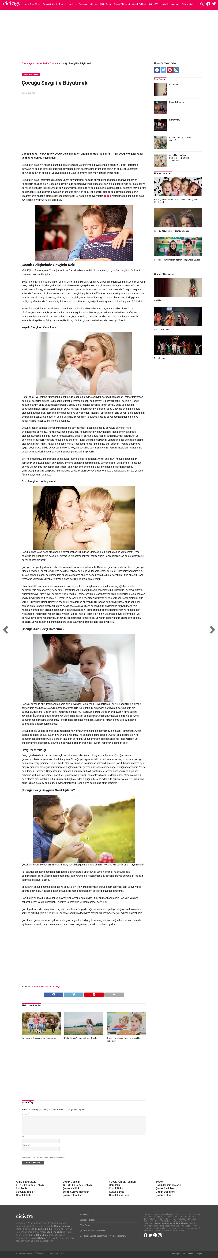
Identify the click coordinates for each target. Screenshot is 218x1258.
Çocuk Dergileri (165, 1191)
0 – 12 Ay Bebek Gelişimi (30, 1185)
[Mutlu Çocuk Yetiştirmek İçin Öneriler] (83, 1034)
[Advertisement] (109, 34)
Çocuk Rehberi (139, 4)
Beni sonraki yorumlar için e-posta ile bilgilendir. (43, 1157)
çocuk (108, 195)
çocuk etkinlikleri (44, 1229)
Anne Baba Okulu (32, 4)
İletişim (199, 1254)
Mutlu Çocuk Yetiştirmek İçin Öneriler (81, 1038)
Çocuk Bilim (116, 1188)
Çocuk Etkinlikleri (122, 4)
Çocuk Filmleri (24, 1195)
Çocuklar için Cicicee (88, 4)
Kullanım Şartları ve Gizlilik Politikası (171, 1223)
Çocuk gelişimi (62, 1226)
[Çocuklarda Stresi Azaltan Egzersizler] (41, 1034)
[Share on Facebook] (53, 993)
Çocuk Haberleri (163, 173)
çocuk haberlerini (56, 1232)
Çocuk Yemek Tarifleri (122, 1181)
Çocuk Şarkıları (165, 1188)
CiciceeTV (153, 4)
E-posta (26, 1145)
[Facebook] (157, 70)
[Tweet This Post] (73, 993)
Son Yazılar (160, 79)
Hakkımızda (188, 1254)
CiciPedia (21, 1188)
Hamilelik (72, 4)
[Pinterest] (170, 70)
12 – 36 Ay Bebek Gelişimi (78, 1185)
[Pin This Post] (94, 993)
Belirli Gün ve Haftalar (76, 1191)
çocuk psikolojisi (40, 986)
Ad (24, 1137)
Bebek (62, 4)
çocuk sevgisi (55, 986)
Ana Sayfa (176, 1254)
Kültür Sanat (105, 4)
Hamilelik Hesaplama (170, 4)
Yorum (25, 1114)
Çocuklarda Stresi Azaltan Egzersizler (39, 1038)
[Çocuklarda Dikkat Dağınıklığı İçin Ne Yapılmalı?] (126, 1034)
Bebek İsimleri (188, 4)
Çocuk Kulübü (71, 1188)
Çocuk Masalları (25, 1191)
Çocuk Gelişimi (50, 4)
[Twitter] (163, 70)
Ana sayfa (28, 63)
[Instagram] (176, 70)
